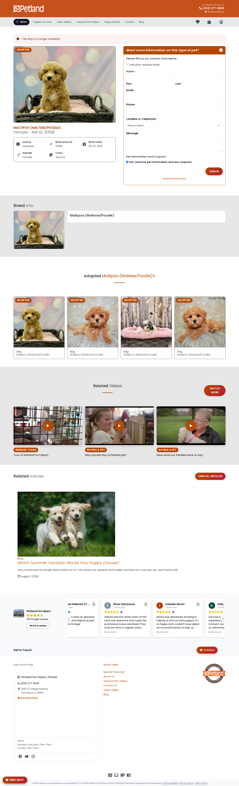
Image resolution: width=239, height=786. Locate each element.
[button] (222, 618)
